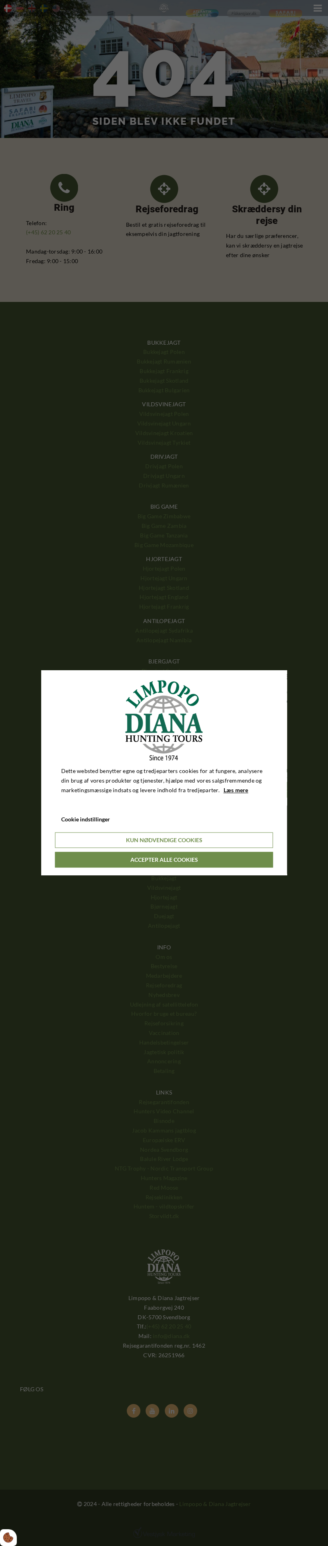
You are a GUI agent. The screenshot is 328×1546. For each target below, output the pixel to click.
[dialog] (164, 772)
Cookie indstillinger (85, 819)
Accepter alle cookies (164, 860)
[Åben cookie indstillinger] (8, 1537)
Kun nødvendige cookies (164, 840)
